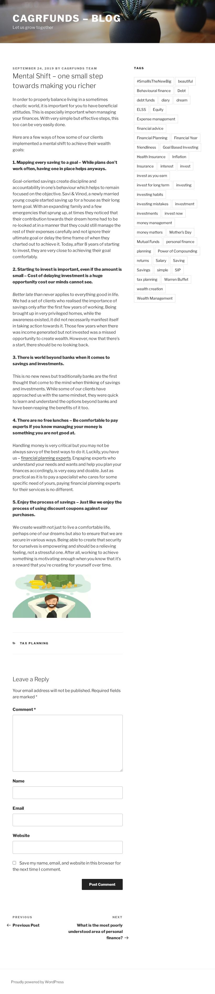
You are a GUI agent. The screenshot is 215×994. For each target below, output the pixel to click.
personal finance (180, 241)
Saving (179, 260)
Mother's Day (180, 232)
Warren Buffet (176, 279)
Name (18, 781)
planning (144, 251)
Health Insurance (151, 156)
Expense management (156, 119)
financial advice (150, 128)
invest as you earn (152, 175)
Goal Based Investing (180, 147)
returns (143, 260)
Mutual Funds (148, 241)
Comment (24, 709)
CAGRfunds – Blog (67, 18)
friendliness (146, 147)
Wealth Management (155, 298)
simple (162, 270)
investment (184, 204)
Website (21, 835)
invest (185, 166)
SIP (178, 270)
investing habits (150, 194)
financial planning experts (46, 458)
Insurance (145, 166)
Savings (143, 270)
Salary (161, 260)
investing (183, 185)
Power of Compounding (177, 251)
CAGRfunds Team (79, 68)
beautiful (185, 81)
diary (166, 100)
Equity (158, 109)
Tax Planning (34, 643)
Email (18, 808)
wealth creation (150, 289)
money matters (150, 232)
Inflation (179, 156)
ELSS (141, 109)
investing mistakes (152, 204)
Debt (182, 90)
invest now (174, 213)
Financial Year (185, 138)
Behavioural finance (154, 90)
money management (154, 222)
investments (147, 213)
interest (166, 166)
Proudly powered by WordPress (37, 982)
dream (181, 100)
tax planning (147, 279)
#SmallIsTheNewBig (154, 81)
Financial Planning (152, 138)
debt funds (146, 100)
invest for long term (153, 185)
